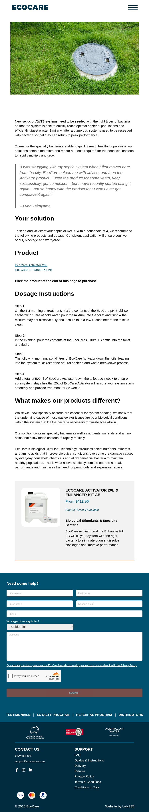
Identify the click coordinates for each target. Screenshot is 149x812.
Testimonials (18, 715)
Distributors (130, 715)
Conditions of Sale (86, 787)
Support (83, 749)
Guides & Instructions (89, 760)
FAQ (77, 755)
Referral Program (94, 715)
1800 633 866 (23, 755)
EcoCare (32, 806)
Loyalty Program (53, 715)
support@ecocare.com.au (30, 761)
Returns (79, 771)
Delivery (80, 765)
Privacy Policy (84, 776)
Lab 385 (128, 806)
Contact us (27, 749)
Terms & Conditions (87, 782)
